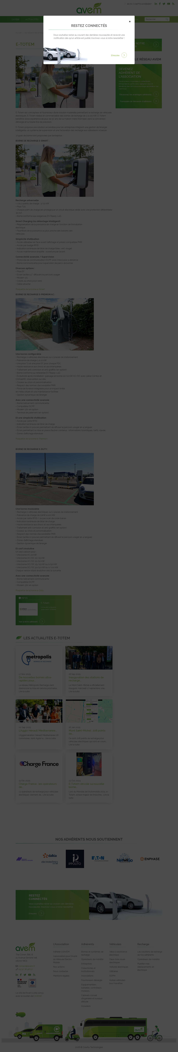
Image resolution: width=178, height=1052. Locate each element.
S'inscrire (115, 55)
